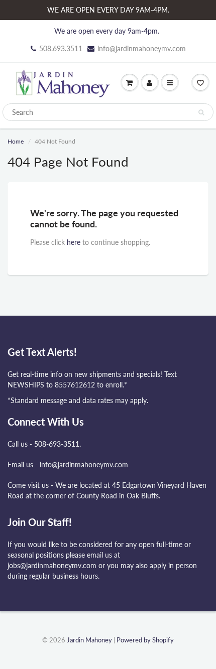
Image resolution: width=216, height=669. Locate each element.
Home (16, 141)
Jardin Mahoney (89, 640)
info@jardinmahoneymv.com (141, 48)
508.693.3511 (60, 48)
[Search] (201, 112)
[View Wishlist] (200, 82)
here (73, 242)
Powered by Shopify (145, 640)
